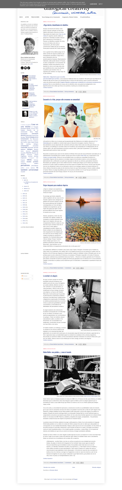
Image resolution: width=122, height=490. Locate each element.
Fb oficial (98, 74)
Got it (100, 4)
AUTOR (27, 17)
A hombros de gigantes (26, 124)
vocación (23, 171)
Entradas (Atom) (54, 470)
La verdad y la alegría (50, 275)
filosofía (28, 153)
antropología (24, 140)
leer (37, 157)
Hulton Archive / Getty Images (90, 396)
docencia (28, 151)
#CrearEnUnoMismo (85, 17)
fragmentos (23, 156)
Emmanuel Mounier (26, 128)
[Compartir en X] (82, 92)
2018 (24, 209)
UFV (32, 64)
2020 (24, 205)
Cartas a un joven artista (49, 157)
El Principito (35, 127)
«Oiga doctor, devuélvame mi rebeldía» (55, 25)
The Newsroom (34, 139)
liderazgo (36, 160)
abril (25, 180)
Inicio (73, 467)
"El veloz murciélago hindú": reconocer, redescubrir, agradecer (33, 86)
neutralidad (23, 163)
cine (22, 144)
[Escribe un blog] (81, 92)
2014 (24, 218)
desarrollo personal (33, 147)
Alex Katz (84, 155)
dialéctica (23, 149)
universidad (33, 170)
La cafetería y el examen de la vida (31, 182)
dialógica (29, 149)
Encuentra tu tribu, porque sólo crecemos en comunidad (61, 99)
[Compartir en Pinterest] (85, 92)
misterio (23, 162)
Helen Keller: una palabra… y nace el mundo (57, 352)
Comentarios (26, 279)
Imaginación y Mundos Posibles (70, 17)
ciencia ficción (34, 142)
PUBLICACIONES (35, 17)
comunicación (25, 146)
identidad (30, 156)
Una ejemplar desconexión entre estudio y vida (33, 78)
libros (29, 159)
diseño (22, 151)
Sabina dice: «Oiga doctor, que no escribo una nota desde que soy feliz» (54, 77)
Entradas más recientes (49, 467)
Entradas (25, 276)
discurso (36, 149)
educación (35, 151)
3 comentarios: (68, 268)
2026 (24, 178)
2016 (24, 214)
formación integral (32, 154)
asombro (25, 142)
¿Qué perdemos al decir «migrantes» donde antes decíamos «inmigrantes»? (29, 105)
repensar (33, 167)
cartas (29, 142)
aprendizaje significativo (33, 140)
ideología (36, 156)
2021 (24, 202)
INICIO (21, 17)
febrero (26, 188)
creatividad (24, 147)
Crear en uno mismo (29, 125)
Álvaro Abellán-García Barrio (57, 91)
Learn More (93, 4)
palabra (36, 163)
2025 (24, 193)
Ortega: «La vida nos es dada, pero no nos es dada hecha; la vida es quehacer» (33, 114)
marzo (25, 186)
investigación (31, 157)
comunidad (35, 146)
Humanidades (24, 133)
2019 (24, 207)
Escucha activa (34, 128)
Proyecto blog (35, 135)
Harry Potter (34, 132)
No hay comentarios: (69, 91)
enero (25, 190)
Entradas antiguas (96, 467)
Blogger (75, 479)
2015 (24, 216)
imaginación (24, 158)
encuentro (23, 153)
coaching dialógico (32, 144)
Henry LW (98, 242)
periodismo (25, 165)
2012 (24, 223)
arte (22, 142)
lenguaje (23, 160)
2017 (24, 211)
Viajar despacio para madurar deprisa (55, 185)
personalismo (34, 165)
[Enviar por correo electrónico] (79, 92)
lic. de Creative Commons (56, 479)
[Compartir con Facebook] (84, 92)
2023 (24, 198)
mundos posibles (32, 162)
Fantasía (23, 130)
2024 (24, 196)
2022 (24, 200)
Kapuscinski (29, 135)
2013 (24, 220)
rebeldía (27, 167)
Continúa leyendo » (48, 87)
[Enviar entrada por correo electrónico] (76, 91)
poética (22, 167)
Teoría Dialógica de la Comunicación (51, 17)
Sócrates (23, 137)
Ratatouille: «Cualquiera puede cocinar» (33, 94)
